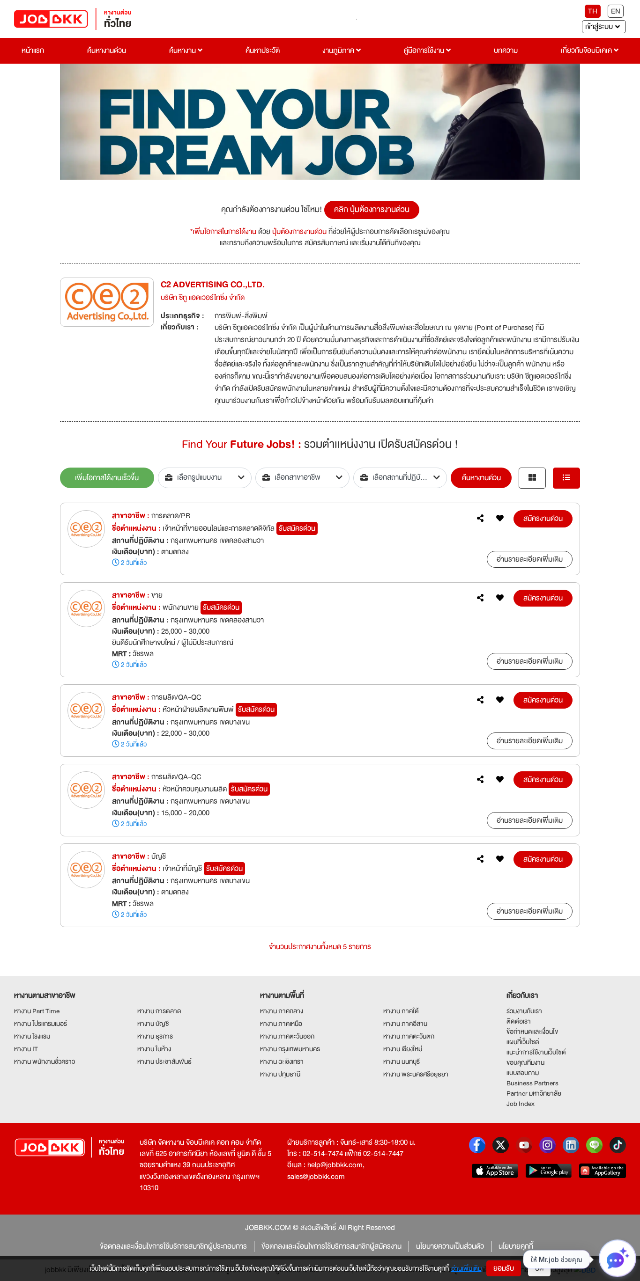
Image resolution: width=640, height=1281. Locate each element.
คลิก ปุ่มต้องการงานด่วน (371, 209)
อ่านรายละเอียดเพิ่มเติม (530, 559)
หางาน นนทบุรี (401, 1061)
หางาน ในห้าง (154, 1049)
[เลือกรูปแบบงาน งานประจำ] (205, 478)
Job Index (520, 1103)
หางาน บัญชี (153, 1023)
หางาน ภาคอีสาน (405, 1023)
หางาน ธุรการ (155, 1036)
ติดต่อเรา (518, 1021)
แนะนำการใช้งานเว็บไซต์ (536, 1052)
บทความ (506, 50)
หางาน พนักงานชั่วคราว (44, 1061)
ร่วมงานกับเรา (524, 1011)
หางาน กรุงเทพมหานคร (290, 1049)
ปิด (539, 1268)
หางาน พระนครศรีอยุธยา (415, 1074)
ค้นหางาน (183, 50)
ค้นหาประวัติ (263, 50)
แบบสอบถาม (522, 1073)
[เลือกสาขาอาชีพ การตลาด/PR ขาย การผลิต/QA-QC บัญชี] (302, 478)
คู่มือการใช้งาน (425, 50)
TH (592, 11)
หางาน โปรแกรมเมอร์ (40, 1023)
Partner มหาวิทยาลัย (533, 1093)
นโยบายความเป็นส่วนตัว (450, 1246)
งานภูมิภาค (339, 50)
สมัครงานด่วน (543, 518)
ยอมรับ (503, 1268)
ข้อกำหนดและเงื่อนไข (532, 1031)
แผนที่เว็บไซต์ (522, 1042)
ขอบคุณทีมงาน (525, 1062)
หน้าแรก (33, 50)
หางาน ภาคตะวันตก (408, 1036)
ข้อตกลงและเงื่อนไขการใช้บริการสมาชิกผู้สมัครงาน (331, 1246)
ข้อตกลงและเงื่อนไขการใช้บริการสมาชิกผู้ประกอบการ (173, 1246)
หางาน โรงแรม (32, 1036)
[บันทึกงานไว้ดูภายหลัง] (499, 518)
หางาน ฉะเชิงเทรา (282, 1061)
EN (615, 11)
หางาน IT (26, 1049)
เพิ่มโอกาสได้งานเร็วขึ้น (107, 478)
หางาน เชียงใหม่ (402, 1049)
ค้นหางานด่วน (106, 50)
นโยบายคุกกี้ (516, 1246)
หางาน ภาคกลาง (281, 1011)
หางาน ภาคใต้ (401, 1011)
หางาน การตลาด (159, 1011)
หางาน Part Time (37, 1011)
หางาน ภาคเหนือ (281, 1023)
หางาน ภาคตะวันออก (287, 1036)
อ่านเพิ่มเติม (466, 1268)
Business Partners (532, 1083)
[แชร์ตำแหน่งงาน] (480, 518)
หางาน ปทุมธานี (280, 1074)
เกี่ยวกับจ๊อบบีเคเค (587, 50)
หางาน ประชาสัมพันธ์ (164, 1061)
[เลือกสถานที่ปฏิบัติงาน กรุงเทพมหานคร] (400, 478)
